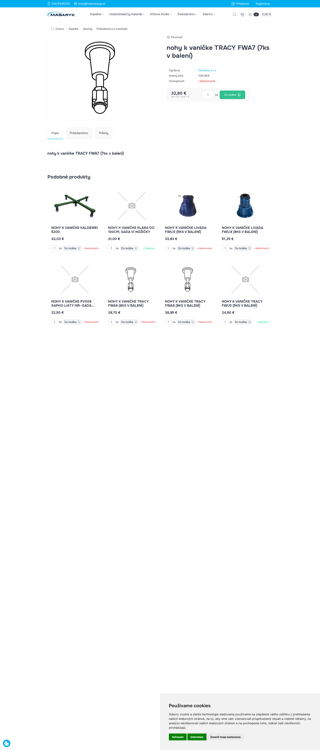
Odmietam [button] (197, 737)
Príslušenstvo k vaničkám (112, 29)
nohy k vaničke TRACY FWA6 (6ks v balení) (128, 303)
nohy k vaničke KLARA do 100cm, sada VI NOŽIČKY (131, 230)
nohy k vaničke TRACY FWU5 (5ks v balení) (242, 303)
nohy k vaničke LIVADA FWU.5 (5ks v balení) (185, 230)
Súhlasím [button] (178, 737)
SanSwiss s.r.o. (207, 70)
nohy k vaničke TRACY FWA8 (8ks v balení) (185, 303)
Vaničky (87, 29)
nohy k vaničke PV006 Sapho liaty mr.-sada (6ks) (71, 305)
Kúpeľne (73, 29)
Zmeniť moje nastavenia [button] (225, 737)
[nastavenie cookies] (6, 743)
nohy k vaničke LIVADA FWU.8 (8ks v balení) (242, 230)
